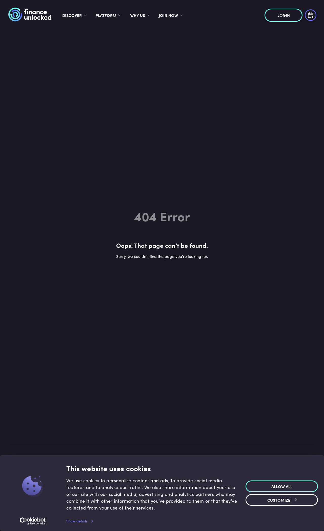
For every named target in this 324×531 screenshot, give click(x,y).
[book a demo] (310, 14)
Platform (105, 15)
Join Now (168, 15)
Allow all (281, 486)
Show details (76, 521)
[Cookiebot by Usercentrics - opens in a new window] (33, 521)
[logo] (30, 15)
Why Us (137, 15)
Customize (278, 499)
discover (72, 15)
